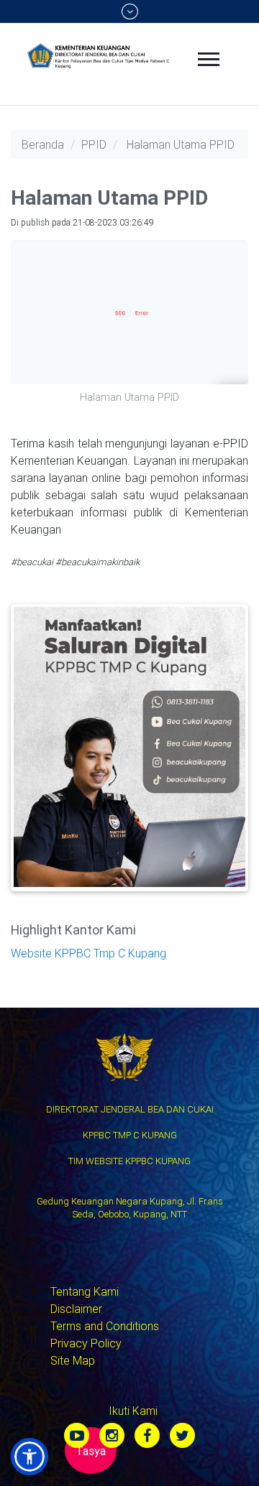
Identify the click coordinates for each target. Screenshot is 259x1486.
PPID (93, 144)
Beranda (43, 144)
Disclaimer (76, 1308)
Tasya (91, 1451)
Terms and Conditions (104, 1326)
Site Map (72, 1360)
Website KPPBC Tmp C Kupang (88, 953)
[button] (29, 1456)
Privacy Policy (86, 1343)
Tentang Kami (84, 1291)
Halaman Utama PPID (181, 144)
